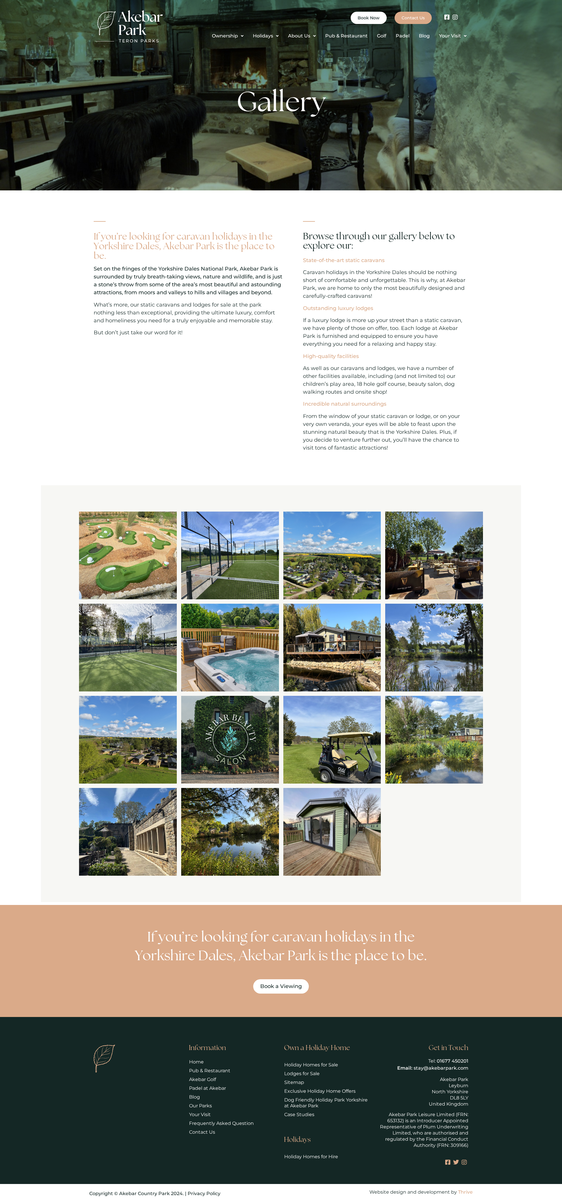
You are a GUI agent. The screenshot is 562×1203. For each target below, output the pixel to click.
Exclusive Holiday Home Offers (320, 1091)
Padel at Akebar (207, 1088)
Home (196, 1062)
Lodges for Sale (302, 1073)
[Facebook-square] (447, 17)
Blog (424, 36)
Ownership (225, 36)
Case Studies (299, 1114)
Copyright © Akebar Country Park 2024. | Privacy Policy (154, 1193)
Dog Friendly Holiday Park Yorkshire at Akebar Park (326, 1103)
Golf (381, 36)
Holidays (263, 36)
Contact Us (202, 1132)
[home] (129, 26)
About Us (299, 36)
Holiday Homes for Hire (311, 1156)
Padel (402, 36)
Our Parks (200, 1106)
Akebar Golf (202, 1079)
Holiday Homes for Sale (311, 1065)
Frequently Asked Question (221, 1123)
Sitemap (294, 1082)
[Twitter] (456, 1162)
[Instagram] (455, 17)
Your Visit (450, 36)
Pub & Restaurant (346, 36)
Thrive (465, 1192)
